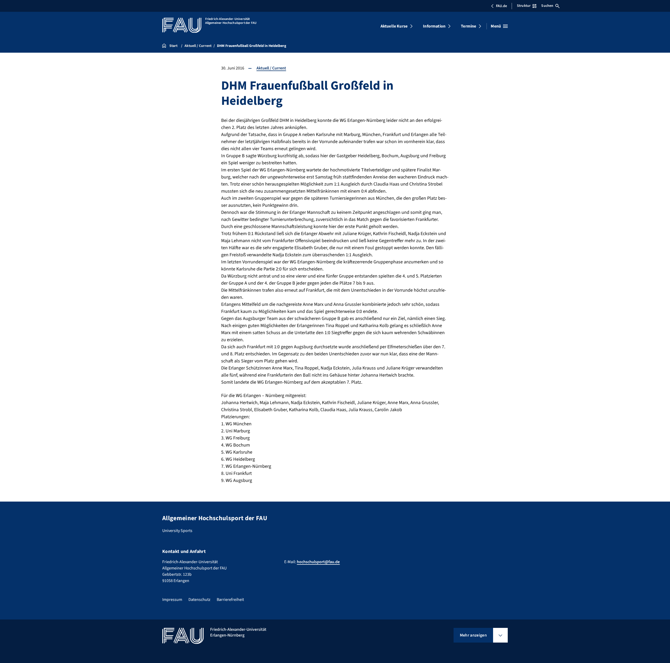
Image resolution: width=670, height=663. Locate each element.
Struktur (524, 5)
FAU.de (501, 6)
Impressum (172, 599)
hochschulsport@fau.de (318, 562)
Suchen (547, 5)
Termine (468, 26)
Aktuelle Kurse (394, 26)
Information (434, 26)
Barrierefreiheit (230, 599)
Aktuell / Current (271, 68)
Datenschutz (199, 599)
